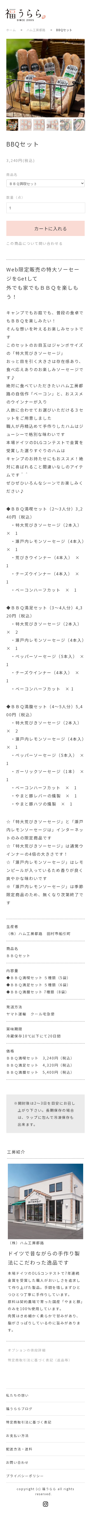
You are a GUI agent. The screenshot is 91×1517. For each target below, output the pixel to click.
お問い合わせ (17, 1462)
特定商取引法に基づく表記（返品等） (40, 1360)
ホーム (11, 30)
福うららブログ (19, 1408)
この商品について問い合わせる (34, 243)
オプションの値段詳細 (27, 1350)
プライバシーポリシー (25, 1475)
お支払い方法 (17, 1435)
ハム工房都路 (36, 30)
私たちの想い (17, 1395)
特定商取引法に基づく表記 (29, 1422)
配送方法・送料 (19, 1449)
